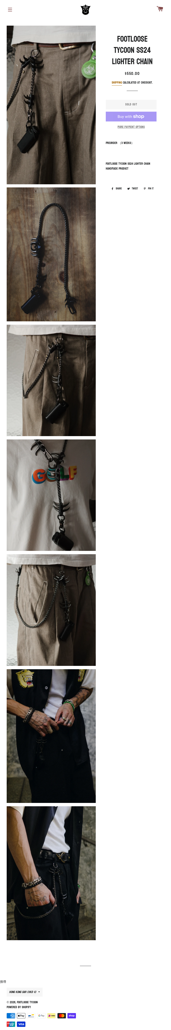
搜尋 (3, 982)
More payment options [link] (131, 127)
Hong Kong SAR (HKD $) (22, 992)
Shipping (117, 82)
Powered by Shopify (19, 1007)
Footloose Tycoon (27, 1002)
